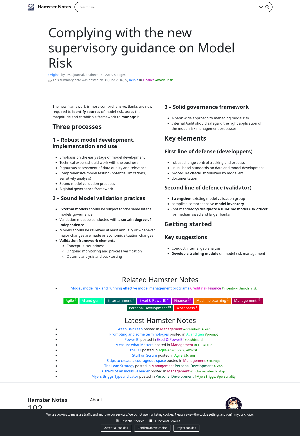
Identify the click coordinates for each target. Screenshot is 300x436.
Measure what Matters (135, 344)
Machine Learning (212, 300)
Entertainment (120, 300)
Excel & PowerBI (154, 300)
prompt (212, 334)
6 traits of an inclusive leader (126, 371)
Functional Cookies (167, 421)
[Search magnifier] (267, 7)
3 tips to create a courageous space (136, 360)
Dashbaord (194, 340)
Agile (71, 300)
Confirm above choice (152, 428)
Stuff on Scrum (144, 355)
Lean (207, 329)
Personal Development (150, 307)
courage (214, 361)
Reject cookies (186, 428)
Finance (148, 80)
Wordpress (186, 307)
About (96, 400)
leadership (217, 371)
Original (54, 75)
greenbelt (192, 329)
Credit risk (198, 288)
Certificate (177, 350)
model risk (165, 80)
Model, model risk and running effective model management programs (130, 288)
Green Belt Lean (129, 329)
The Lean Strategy (119, 365)
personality (227, 376)
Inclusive (199, 371)
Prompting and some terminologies (139, 334)
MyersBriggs (206, 376)
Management (247, 300)
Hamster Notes (54, 7)
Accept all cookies (116, 428)
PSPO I (135, 350)
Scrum (190, 355)
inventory (230, 288)
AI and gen (92, 300)
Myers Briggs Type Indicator (115, 376)
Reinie (133, 80)
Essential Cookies (132, 421)
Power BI (132, 339)
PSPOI (192, 350)
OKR (208, 345)
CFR (199, 345)
